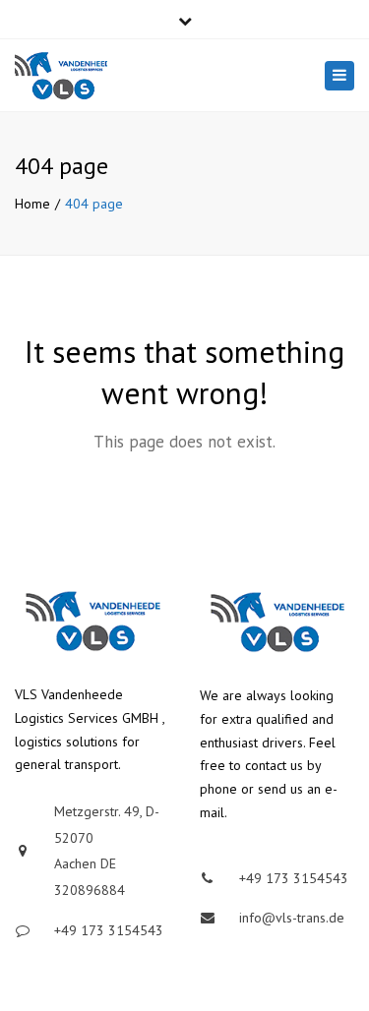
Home (32, 203)
